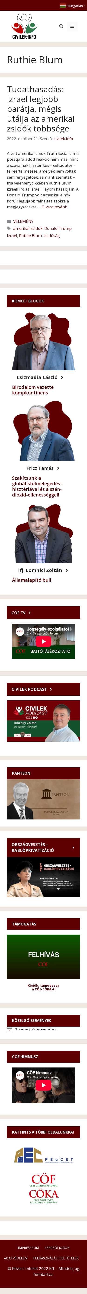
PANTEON (21, 773)
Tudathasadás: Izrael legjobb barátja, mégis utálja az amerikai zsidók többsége (41, 109)
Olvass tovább (55, 206)
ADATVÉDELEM (16, 1258)
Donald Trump (58, 228)
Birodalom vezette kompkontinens (33, 390)
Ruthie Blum (30, 235)
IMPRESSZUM (28, 1247)
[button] (61, 26)
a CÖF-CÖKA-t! (43, 989)
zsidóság (52, 235)
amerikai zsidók (27, 228)
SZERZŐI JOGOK (57, 1247)
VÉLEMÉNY (23, 221)
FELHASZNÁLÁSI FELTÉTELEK (56, 1258)
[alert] (43, 1029)
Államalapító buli (31, 580)
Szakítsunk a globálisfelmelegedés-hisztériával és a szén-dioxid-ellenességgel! (37, 486)
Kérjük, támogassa (43, 985)
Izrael (12, 235)
